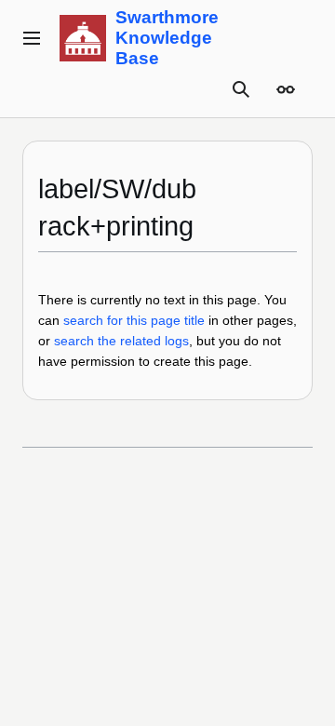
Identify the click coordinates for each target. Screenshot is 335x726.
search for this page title (134, 320)
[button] (31, 38)
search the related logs (121, 340)
